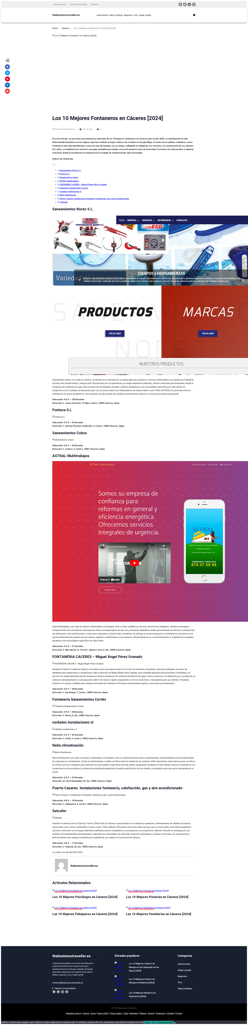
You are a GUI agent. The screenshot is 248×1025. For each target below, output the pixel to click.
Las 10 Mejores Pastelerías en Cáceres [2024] (158, 914)
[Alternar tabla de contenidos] (54, 165)
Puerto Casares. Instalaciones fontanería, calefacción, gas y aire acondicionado (94, 199)
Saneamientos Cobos (68, 177)
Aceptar (147, 1022)
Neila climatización (67, 195)
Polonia (178, 1013)
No (153, 1022)
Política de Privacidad (78, 4)
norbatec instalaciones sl (70, 192)
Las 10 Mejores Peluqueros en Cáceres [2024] (84, 914)
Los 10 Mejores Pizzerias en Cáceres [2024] (157, 897)
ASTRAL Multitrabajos (69, 181)
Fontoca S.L (64, 174)
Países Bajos (116, 1013)
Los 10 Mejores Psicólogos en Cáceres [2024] (84, 897)
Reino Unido (102, 1013)
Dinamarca (160, 1013)
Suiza (93, 1013)
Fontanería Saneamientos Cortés (73, 188)
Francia (86, 1013)
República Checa (73, 1013)
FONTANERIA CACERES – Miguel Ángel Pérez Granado (83, 185)
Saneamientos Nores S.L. (70, 170)
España (170, 1013)
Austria (151, 1013)
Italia (126, 1013)
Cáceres (65, 28)
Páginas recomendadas (65, 988)
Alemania (134, 1013)
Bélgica (143, 1013)
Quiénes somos (59, 4)
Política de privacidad (164, 1022)
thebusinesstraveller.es (66, 15)
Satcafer (64, 202)
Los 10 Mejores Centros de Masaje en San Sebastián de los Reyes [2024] (144, 967)
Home (55, 28)
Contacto (94, 4)
